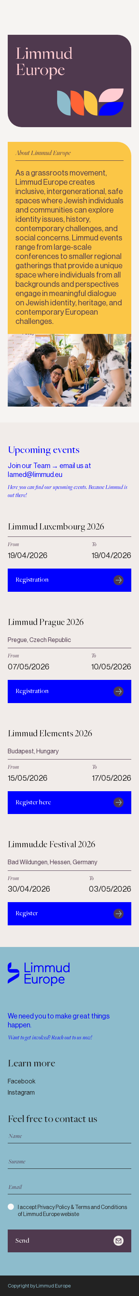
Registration (32, 580)
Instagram (21, 1092)
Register (26, 913)
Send (22, 1241)
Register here (33, 803)
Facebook (22, 1081)
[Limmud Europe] (39, 974)
